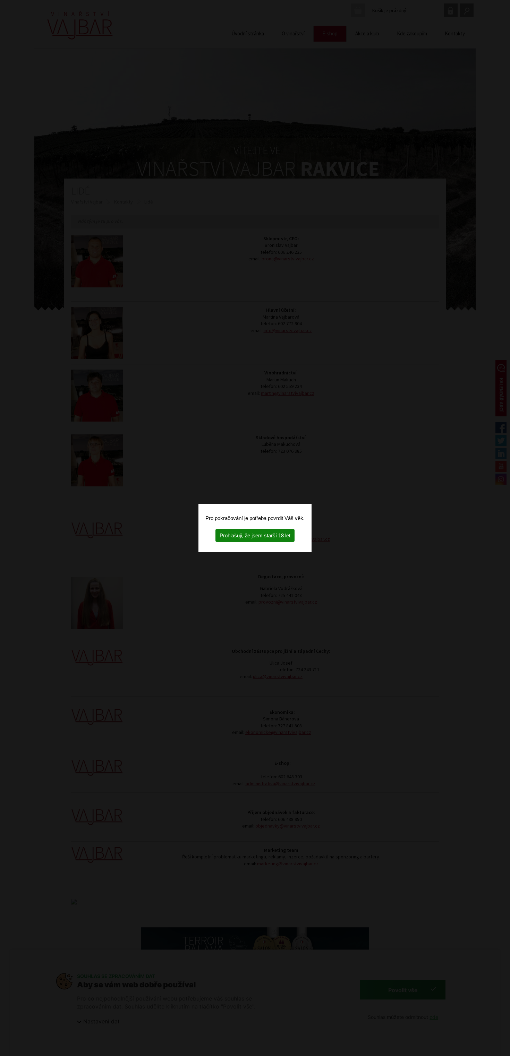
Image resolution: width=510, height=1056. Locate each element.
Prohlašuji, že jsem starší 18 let (255, 535)
